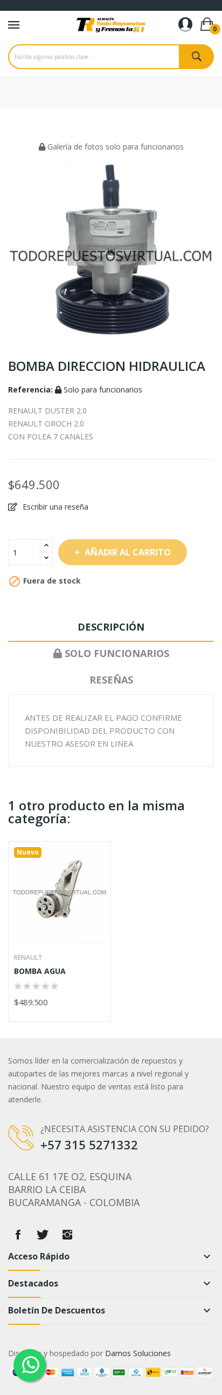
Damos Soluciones (138, 1353)
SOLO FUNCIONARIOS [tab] (115, 653)
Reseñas (111, 679)
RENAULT (28, 957)
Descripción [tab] (111, 626)
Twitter (42, 1234)
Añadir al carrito (128, 552)
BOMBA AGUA (40, 971)
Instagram (67, 1234)
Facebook (17, 1234)
